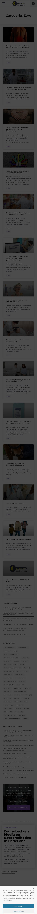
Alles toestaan (18, 906)
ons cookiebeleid (26, 898)
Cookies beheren (18, 911)
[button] (33, 888)
